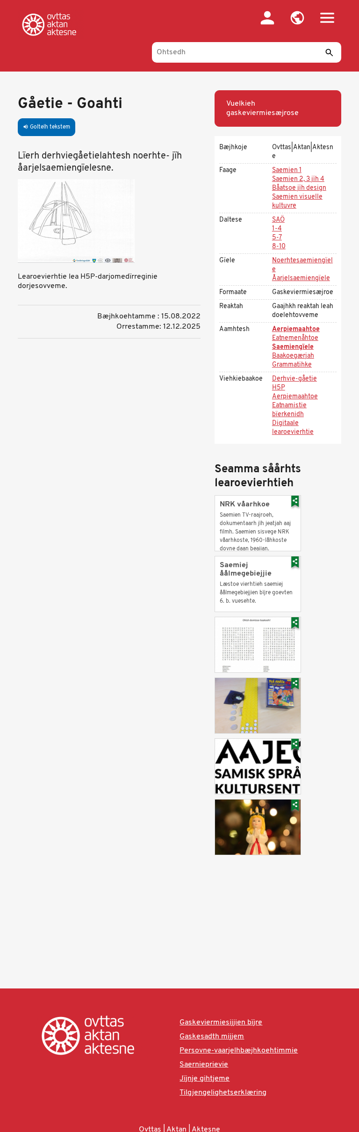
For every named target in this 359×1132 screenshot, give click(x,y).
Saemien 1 (287, 170)
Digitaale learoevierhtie (293, 428)
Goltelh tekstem (46, 127)
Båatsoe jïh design (299, 188)
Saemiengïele (293, 347)
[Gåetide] (51, 24)
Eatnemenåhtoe (295, 338)
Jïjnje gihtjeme (205, 1078)
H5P (278, 387)
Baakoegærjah (293, 356)
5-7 (277, 237)
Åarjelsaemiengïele (301, 278)
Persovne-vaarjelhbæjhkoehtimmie (239, 1050)
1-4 (277, 228)
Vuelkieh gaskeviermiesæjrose (262, 108)
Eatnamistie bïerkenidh (289, 410)
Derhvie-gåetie (294, 379)
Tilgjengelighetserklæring (223, 1092)
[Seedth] (330, 52)
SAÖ (278, 220)
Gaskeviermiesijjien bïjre (221, 1022)
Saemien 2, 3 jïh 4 (298, 179)
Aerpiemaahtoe (296, 329)
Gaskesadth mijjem (212, 1036)
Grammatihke (292, 365)
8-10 (279, 246)
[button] (297, 18)
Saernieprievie (204, 1064)
